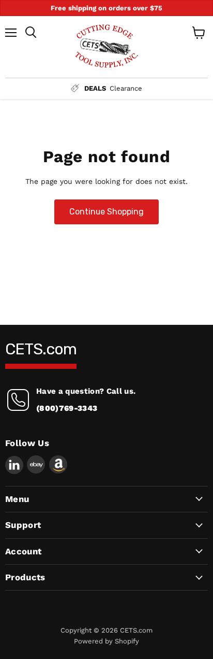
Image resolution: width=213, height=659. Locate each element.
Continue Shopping (106, 212)
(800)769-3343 (66, 408)
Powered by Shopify (106, 641)
